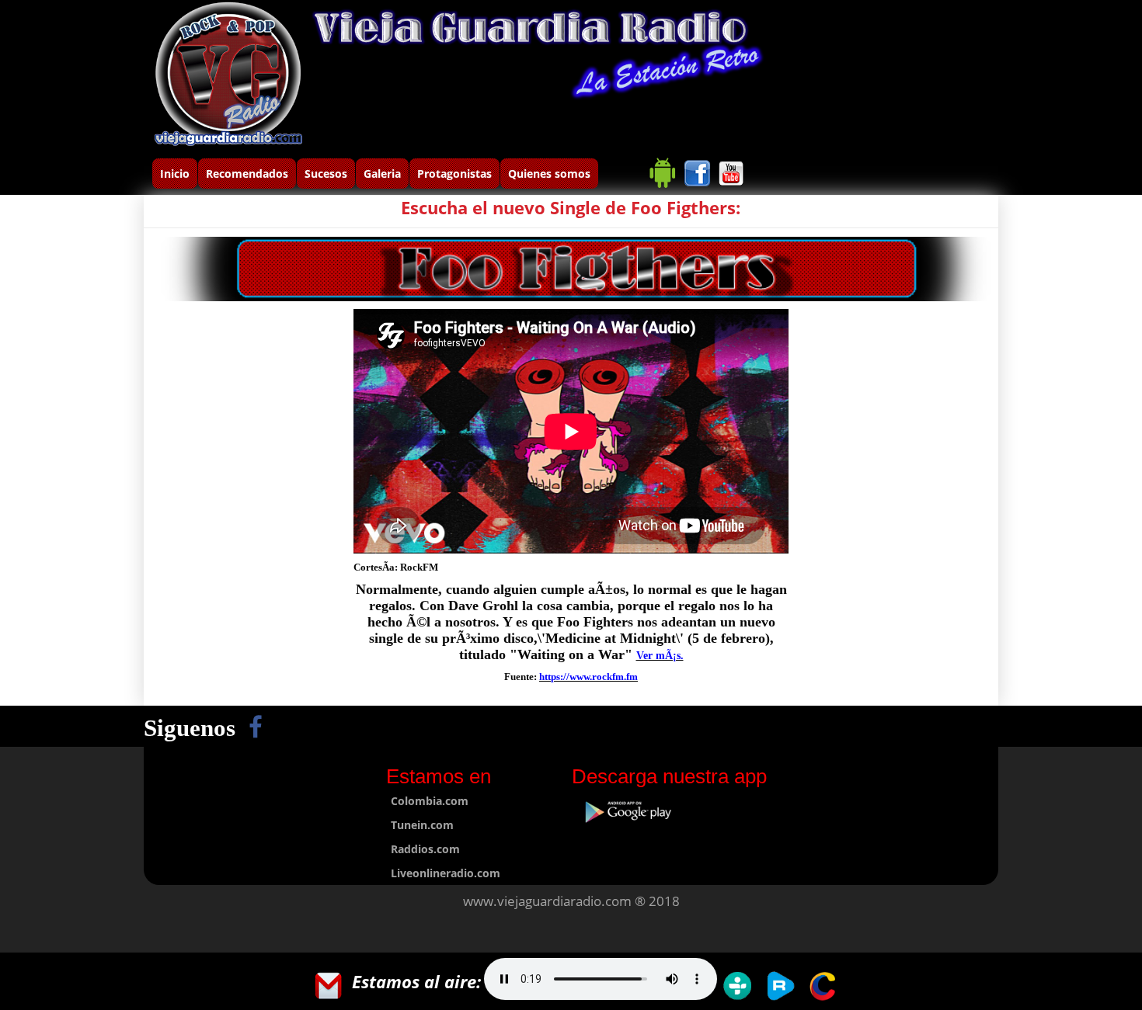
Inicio (175, 173)
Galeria (382, 173)
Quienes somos (549, 173)
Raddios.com (425, 849)
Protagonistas (454, 173)
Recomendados (247, 173)
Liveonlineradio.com (445, 873)
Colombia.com (429, 800)
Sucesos (326, 173)
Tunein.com (422, 824)
